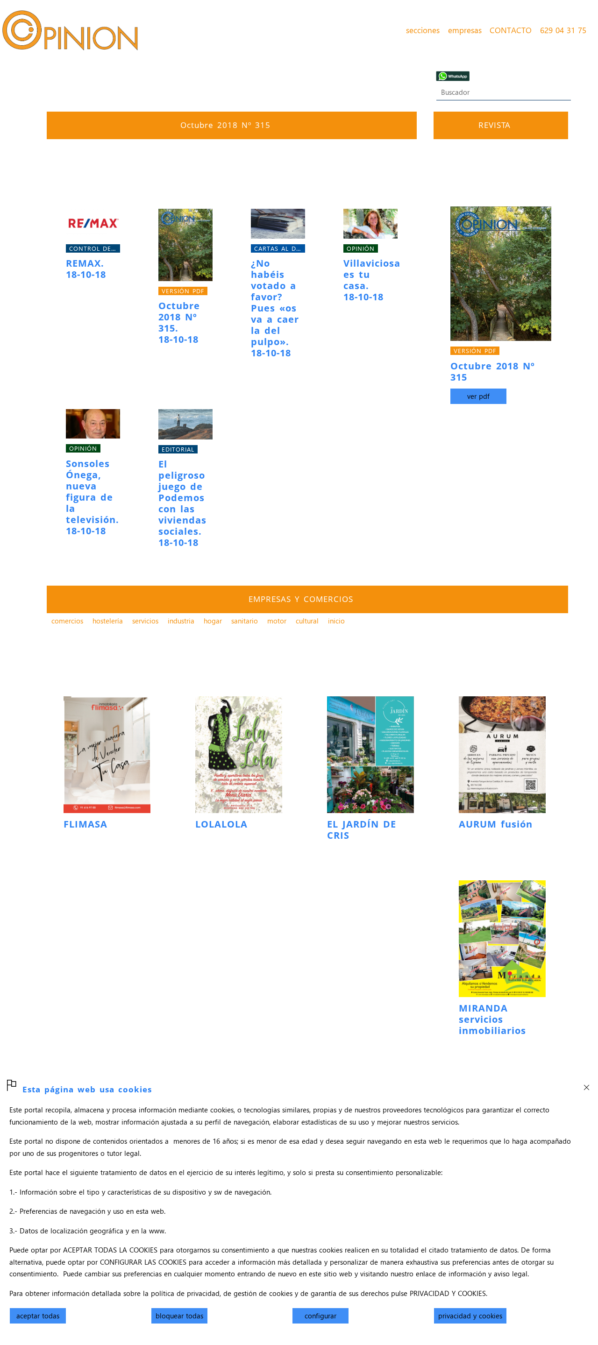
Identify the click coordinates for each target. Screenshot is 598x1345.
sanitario (244, 620)
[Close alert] (586, 1084)
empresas (465, 30)
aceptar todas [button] (37, 1315)
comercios (67, 620)
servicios (145, 620)
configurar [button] (320, 1315)
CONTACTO (511, 30)
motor (276, 620)
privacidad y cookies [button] (470, 1315)
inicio (336, 620)
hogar (213, 620)
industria (181, 620)
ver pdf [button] (478, 396)
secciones (423, 30)
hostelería (108, 620)
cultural (307, 620)
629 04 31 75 (563, 30)
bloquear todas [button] (179, 1315)
